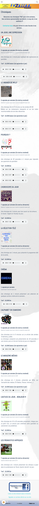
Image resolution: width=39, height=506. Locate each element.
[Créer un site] (7, 503)
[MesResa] (31, 503)
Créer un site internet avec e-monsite (19, 494)
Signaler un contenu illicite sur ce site (20, 497)
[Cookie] (4, 502)
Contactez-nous (8, 26)
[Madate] (19, 503)
